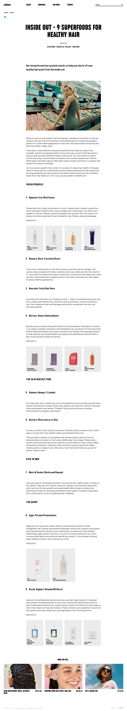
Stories (70, 5)
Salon (28, 5)
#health (60, 47)
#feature (51, 47)
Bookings (41, 5)
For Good (56, 5)
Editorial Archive (20, 708)
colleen (7, 4)
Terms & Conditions (30, 708)
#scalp (68, 47)
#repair (75, 47)
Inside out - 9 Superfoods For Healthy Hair (63, 31)
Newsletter (113, 707)
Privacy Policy (39, 708)
